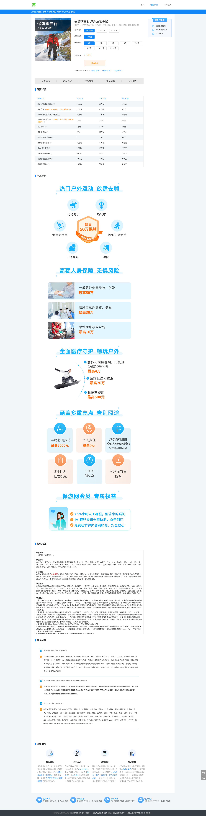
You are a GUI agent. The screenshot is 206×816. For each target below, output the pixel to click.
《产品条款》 (95, 70)
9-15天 (89, 48)
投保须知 (92, 81)
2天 (101, 43)
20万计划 (101, 30)
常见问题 (114, 81)
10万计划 (89, 30)
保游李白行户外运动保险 (66, 12)
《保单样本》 (106, 70)
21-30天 (113, 48)
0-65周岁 (89, 37)
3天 (113, 43)
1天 (89, 43)
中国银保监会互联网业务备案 (61, 813)
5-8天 (137, 43)
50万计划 (114, 30)
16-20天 (101, 48)
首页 (142, 5)
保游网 (45, 12)
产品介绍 (70, 81)
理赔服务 (132, 81)
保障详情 (49, 81)
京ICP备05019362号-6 (78, 813)
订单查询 (168, 5)
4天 (125, 43)
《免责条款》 (118, 70)
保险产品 (154, 5)
